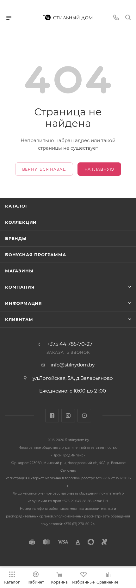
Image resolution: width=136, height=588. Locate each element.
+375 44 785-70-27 (69, 344)
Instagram (68, 415)
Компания (19, 287)
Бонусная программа (35, 254)
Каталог (16, 206)
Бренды (16, 238)
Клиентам (19, 319)
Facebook (52, 415)
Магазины (19, 270)
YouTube (84, 415)
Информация (23, 303)
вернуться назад (44, 169)
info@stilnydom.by (73, 365)
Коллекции (21, 222)
